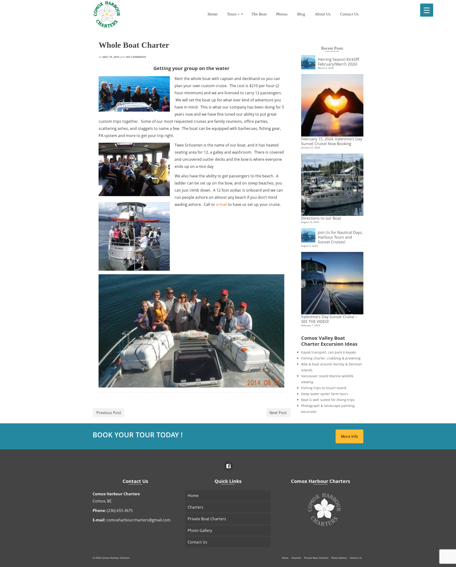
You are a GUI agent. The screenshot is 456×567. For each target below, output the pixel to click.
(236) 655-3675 (120, 510)
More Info (349, 436)
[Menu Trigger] (426, 10)
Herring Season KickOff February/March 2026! (338, 61)
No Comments (136, 57)
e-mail (221, 204)
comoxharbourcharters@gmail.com (138, 520)
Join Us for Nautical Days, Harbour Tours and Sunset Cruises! (340, 237)
